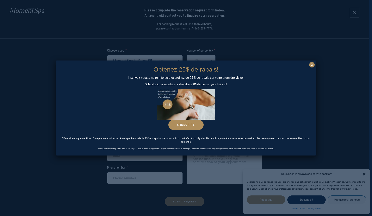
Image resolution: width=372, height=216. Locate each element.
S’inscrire (186, 124)
